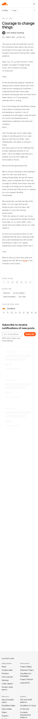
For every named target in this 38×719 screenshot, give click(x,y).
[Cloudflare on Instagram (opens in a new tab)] (19, 312)
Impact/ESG (25, 683)
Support (5, 716)
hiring (25, 260)
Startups (5, 680)
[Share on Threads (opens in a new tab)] (25, 282)
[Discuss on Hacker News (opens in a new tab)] (3, 282)
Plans (4, 667)
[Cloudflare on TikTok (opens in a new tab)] (35, 312)
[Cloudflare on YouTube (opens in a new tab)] (15, 312)
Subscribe (30, 334)
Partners (5, 673)
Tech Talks (22, 296)
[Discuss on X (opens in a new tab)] (8, 282)
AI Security (24, 709)
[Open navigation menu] (34, 4)
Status (4, 712)
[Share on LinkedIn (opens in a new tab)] (12, 282)
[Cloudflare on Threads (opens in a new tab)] (31, 312)
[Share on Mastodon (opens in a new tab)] (21, 282)
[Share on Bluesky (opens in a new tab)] (17, 282)
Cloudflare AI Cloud (28, 705)
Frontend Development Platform (25, 714)
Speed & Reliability (9, 296)
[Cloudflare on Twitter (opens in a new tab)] (7, 312)
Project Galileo (26, 667)
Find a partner (7, 677)
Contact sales (7, 670)
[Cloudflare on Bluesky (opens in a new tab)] (27, 312)
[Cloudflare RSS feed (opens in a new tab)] (3, 312)
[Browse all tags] (34, 10)
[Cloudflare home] (5, 3)
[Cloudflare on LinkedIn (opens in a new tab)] (11, 312)
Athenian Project (26, 670)
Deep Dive (6, 293)
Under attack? (7, 684)
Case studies (7, 709)
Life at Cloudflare (18, 293)
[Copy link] (30, 282)
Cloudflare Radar (8, 705)
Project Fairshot (26, 679)
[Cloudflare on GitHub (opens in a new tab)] (23, 312)
